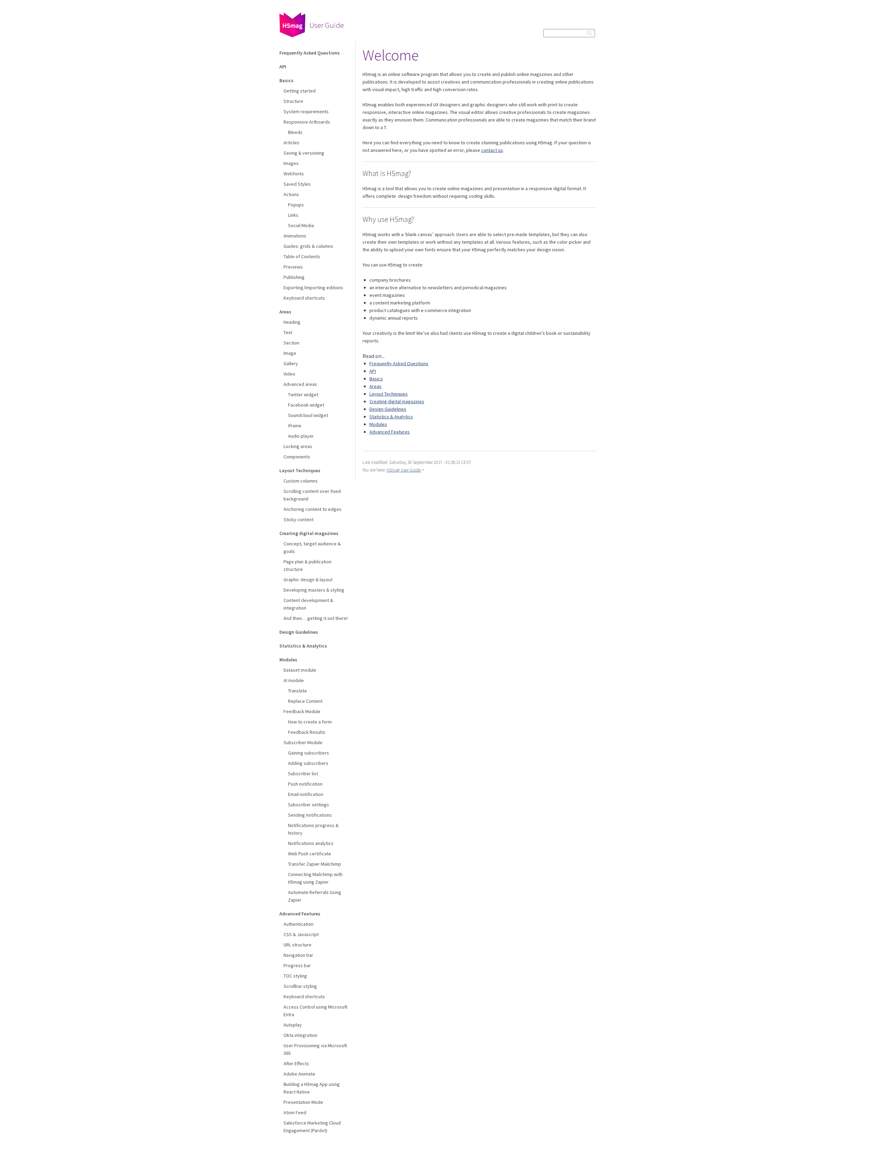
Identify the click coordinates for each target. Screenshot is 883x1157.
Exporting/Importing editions (313, 287)
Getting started (300, 91)
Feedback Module (302, 711)
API (282, 67)
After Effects (296, 1063)
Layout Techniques (299, 470)
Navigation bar (298, 955)
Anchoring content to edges (312, 509)
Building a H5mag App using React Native (312, 1088)
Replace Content (305, 701)
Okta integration (300, 1035)
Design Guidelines (298, 632)
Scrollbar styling (300, 986)
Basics (286, 80)
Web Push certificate (309, 853)
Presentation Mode (303, 1102)
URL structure (297, 945)
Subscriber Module (303, 742)
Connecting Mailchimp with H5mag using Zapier (315, 878)
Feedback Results (306, 732)
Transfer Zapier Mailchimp (314, 864)
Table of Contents (302, 256)
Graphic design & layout (308, 579)
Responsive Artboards (307, 122)
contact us (492, 150)
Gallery (291, 363)
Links (293, 215)
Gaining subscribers (308, 753)
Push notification (305, 784)
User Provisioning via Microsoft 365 (315, 1049)
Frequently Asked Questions (309, 53)
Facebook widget (306, 405)
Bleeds (295, 132)
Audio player (301, 436)
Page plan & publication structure (307, 565)
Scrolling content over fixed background (312, 495)
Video (289, 374)
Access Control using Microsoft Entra (315, 1011)
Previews (293, 267)
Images (291, 163)
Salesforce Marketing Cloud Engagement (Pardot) (312, 1127)
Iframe (294, 425)
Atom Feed (295, 1112)
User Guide (326, 25)
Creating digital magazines (308, 533)
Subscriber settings (308, 804)
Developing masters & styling (314, 590)
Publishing (294, 277)
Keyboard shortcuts (304, 298)
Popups (296, 205)
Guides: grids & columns (308, 246)
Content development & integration (308, 604)
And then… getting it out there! (316, 618)
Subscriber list (303, 773)
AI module (294, 680)
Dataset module (300, 670)
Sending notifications (310, 815)
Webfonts (294, 174)
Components (297, 457)
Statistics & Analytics (303, 646)
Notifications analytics (311, 843)
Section (291, 343)
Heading (292, 322)
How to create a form (310, 722)
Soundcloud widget (308, 415)
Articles (291, 142)
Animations (295, 236)
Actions (291, 194)
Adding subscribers (308, 763)
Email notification (305, 794)
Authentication (299, 924)
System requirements (306, 111)
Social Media (301, 225)
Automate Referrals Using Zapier (314, 896)
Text (288, 332)
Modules (288, 660)
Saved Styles (297, 184)
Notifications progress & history (313, 829)
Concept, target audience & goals (312, 547)
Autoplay (293, 1025)
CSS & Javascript (301, 934)
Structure (293, 101)
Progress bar (297, 965)
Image (290, 353)
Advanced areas (300, 384)
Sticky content (299, 519)
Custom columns (301, 481)
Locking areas (298, 446)
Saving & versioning (304, 153)
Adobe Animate (299, 1074)
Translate (297, 691)
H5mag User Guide (404, 470)
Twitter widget (303, 394)
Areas (285, 312)
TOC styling (295, 976)
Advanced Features (299, 914)
